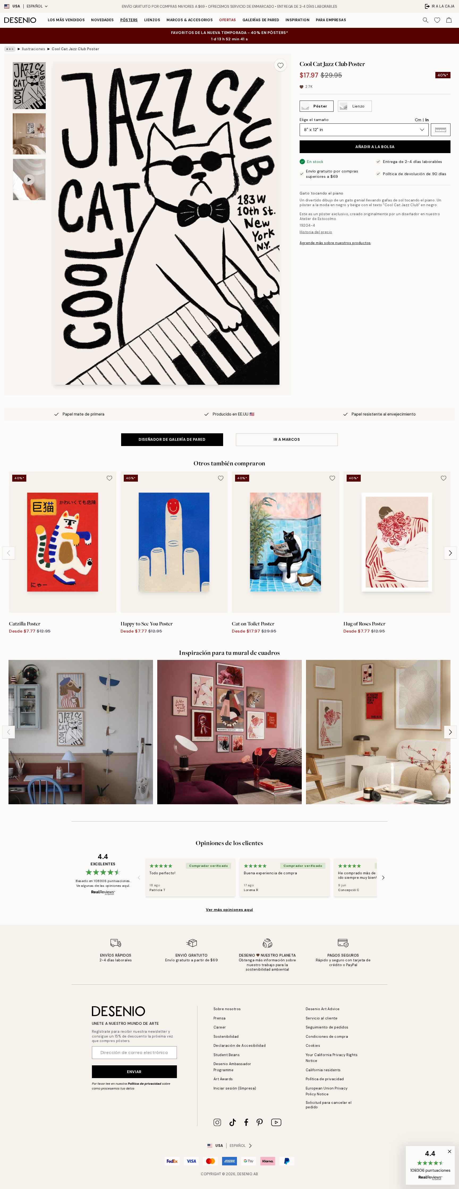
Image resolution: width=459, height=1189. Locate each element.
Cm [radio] (418, 120)
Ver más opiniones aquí (229, 909)
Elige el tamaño (314, 119)
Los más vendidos (66, 20)
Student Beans (227, 1055)
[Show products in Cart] (449, 20)
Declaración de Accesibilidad (240, 1045)
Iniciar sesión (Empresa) (235, 1088)
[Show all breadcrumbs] (9, 49)
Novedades (102, 20)
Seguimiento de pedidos (327, 1027)
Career (220, 1027)
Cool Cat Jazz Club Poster (75, 49)
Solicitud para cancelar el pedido (329, 1104)
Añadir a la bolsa (375, 146)
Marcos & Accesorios (190, 20)
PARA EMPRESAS (331, 20)
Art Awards (223, 1079)
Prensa (220, 1018)
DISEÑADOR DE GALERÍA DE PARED (172, 439)
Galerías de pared (261, 20)
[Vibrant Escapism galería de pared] (229, 732)
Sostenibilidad (226, 1036)
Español (35, 6)
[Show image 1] (29, 85)
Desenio (245, 1174)
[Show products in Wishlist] (437, 20)
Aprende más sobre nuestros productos (335, 243)
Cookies (313, 1045)
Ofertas (227, 20)
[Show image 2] (29, 133)
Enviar (134, 1071)
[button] (440, 129)
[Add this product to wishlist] (280, 65)
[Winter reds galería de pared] (378, 732)
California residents (323, 1070)
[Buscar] (425, 20)
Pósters (129, 20)
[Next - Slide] (450, 553)
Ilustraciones (33, 49)
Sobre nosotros (227, 1009)
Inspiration (298, 20)
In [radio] (427, 120)
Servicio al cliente (322, 1018)
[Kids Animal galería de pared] (80, 732)
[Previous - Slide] (8, 553)
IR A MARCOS (287, 439)
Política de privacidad (144, 1084)
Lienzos (152, 20)
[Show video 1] (29, 179)
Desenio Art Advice (323, 1009)
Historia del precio (316, 232)
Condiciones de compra (327, 1036)
